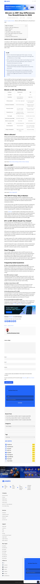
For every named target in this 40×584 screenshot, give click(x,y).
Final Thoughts (8, 35)
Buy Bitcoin (4, 545)
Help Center (4, 526)
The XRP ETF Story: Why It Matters (12, 32)
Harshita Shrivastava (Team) (13, 17)
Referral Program (5, 516)
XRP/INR (20, 303)
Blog (3, 529)
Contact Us (4, 528)
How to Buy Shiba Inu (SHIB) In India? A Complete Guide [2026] (18, 416)
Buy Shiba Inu (4, 556)
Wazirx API (4, 517)
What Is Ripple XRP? (13, 192)
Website (5, 367)
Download (4, 512)
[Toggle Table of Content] (25, 26)
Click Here (11, 316)
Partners (3, 497)
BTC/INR (14, 303)
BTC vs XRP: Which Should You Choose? (13, 33)
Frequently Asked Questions (11, 36)
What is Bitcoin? (5, 540)
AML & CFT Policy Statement (7, 504)
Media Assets (4, 498)
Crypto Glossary (5, 538)
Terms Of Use (4, 500)
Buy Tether (4, 552)
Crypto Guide (4, 536)
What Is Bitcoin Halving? (24, 161)
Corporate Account (5, 514)
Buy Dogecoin (4, 554)
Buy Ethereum (4, 547)
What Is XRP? (8, 30)
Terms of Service (31, 377)
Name (5, 357)
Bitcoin (5, 325)
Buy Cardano (4, 558)
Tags (6, 434)
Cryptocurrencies (11, 20)
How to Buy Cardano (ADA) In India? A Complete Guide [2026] (18, 418)
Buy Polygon (4, 551)
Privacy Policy (24, 377)
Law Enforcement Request (6, 535)
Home (5, 20)
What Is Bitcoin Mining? (14, 161)
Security (3, 533)
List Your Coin (4, 519)
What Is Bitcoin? (8, 29)
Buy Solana (4, 549)
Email (5, 362)
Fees (3, 531)
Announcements (5, 495)
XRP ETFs (10, 211)
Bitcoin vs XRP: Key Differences (12, 27)
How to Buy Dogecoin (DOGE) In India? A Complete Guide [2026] (18, 419)
